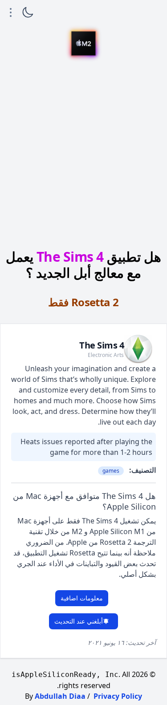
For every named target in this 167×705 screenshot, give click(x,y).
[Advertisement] (83, 153)
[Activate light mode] (27, 12)
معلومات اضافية (82, 598)
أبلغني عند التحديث (78, 621)
